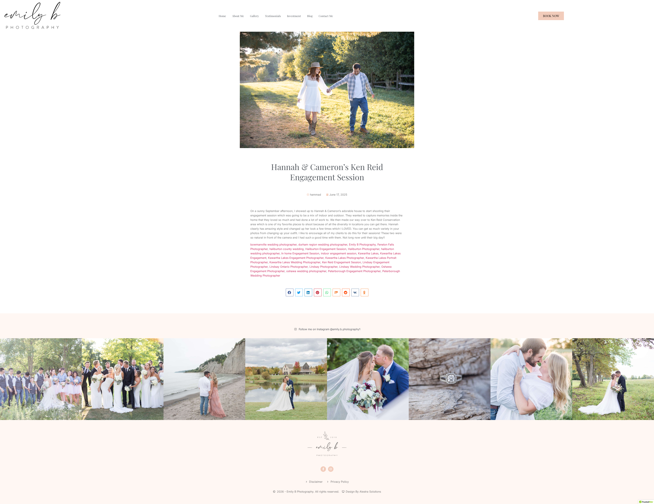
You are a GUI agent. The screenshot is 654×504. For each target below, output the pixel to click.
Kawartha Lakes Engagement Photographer (296, 257)
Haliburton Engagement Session (325, 249)
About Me (238, 16)
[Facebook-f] (323, 469)
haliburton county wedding (286, 249)
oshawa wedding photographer (306, 271)
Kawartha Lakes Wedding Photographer (294, 262)
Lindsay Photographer (323, 266)
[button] (289, 292)
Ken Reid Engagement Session (341, 262)
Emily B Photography (362, 244)
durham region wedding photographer (322, 244)
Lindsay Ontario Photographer (288, 266)
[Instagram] (330, 469)
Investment (294, 16)
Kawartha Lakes (368, 253)
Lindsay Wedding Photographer (359, 266)
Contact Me (326, 16)
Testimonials (273, 16)
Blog (310, 16)
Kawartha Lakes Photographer (344, 257)
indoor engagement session (338, 253)
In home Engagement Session (300, 253)
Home (222, 16)
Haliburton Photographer (363, 249)
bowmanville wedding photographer (273, 244)
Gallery (254, 16)
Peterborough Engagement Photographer (354, 271)
